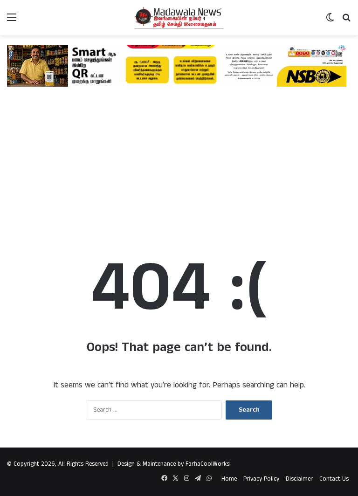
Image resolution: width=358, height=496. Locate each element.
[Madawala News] (179, 18)
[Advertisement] (179, 161)
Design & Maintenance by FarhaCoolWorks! (174, 464)
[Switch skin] (330, 21)
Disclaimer (299, 479)
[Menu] (11, 21)
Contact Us (334, 479)
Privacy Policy (261, 479)
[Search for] (346, 21)
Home (229, 479)
